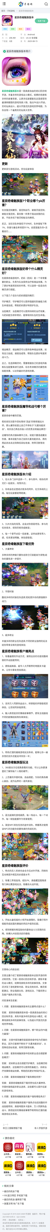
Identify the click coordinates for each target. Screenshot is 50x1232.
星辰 (12, 29)
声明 (4, 1220)
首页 (3, 10)
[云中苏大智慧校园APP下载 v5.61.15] (19, 1165)
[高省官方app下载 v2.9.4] (19, 1147)
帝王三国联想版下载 (12, 1128)
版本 (28, 29)
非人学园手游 (40, 1128)
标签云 (20, 1220)
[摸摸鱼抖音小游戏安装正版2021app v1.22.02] (30, 1165)
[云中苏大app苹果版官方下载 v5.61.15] (8, 1147)
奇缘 (5, 29)
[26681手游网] (25, 6)
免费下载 (41, 21)
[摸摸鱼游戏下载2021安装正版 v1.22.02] (8, 1165)
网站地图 (12, 1220)
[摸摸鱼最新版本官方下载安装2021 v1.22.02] (41, 1147)
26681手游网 (26, 1214)
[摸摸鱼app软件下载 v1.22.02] (42, 1165)
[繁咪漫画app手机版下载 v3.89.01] (30, 1147)
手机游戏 (11, 10)
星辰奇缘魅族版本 (24, 17)
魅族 (20, 29)
